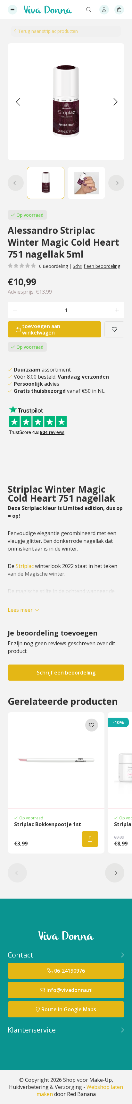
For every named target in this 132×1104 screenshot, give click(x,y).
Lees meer (20, 609)
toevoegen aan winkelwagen (41, 329)
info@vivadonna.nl (69, 990)
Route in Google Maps (68, 1009)
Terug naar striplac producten (48, 31)
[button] (18, 101)
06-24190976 (69, 970)
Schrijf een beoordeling (96, 266)
